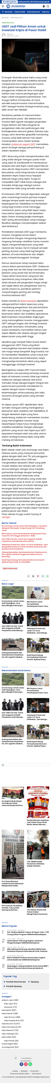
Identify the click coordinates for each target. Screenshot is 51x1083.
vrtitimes (10, 34)
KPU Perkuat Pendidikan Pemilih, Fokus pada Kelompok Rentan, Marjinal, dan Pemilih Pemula (12, 908)
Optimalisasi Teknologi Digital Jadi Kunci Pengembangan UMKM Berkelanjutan (25, 942)
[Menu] (3, 6)
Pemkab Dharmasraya (16, 982)
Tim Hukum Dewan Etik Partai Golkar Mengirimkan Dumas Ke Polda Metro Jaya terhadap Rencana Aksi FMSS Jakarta (37, 912)
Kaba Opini (8, 1004)
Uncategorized (8, 1047)
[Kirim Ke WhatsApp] (47, 576)
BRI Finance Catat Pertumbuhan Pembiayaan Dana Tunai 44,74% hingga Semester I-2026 (24, 535)
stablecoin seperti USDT (23, 144)
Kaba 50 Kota (9, 1017)
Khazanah (8, 1007)
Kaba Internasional (9, 1027)
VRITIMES (6, 517)
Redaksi (24, 1071)
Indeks (15, 1071)
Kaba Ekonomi (8, 23)
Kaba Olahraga (8, 1034)
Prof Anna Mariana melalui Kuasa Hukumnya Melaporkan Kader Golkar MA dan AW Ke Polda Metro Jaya (12, 883)
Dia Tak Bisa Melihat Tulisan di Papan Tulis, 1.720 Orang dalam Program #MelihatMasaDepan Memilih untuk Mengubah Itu (28, 933)
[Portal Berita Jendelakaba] (15, 6)
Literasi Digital (7, 1044)
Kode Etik (34, 1071)
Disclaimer (36, 1073)
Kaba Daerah (7, 1013)
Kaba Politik (6, 1037)
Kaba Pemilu (9, 1041)
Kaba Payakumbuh (12, 1020)
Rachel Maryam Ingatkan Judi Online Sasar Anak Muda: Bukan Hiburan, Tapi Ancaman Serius (38, 822)
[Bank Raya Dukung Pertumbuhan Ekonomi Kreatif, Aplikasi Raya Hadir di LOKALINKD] (38, 645)
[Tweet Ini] (33, 576)
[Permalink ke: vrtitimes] (4, 35)
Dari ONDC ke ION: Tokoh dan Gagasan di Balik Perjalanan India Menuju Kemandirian (22, 540)
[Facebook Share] (28, 576)
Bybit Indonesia (28, 300)
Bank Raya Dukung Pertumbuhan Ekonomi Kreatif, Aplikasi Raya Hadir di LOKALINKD (23, 561)
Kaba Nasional (7, 1030)
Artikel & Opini (7, 1000)
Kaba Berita (6, 1010)
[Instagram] (26, 1064)
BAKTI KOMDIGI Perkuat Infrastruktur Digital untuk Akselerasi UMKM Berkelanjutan (26, 959)
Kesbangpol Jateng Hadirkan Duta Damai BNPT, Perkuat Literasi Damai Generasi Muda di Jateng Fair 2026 (28, 967)
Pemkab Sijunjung (14, 986)
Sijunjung (35, 982)
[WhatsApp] (30, 1064)
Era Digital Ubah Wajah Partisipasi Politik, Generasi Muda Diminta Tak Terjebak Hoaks (12, 803)
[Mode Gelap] (44, 6)
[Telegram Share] (42, 576)
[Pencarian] (47, 6)
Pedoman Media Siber (19, 1073)
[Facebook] (21, 1064)
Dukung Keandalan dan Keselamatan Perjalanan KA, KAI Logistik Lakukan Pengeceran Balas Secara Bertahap (24, 554)
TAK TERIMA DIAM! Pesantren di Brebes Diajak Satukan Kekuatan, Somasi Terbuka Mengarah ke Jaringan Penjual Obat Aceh (36, 864)
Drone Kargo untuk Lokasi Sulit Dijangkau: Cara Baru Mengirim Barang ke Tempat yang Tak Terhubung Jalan (24, 528)
